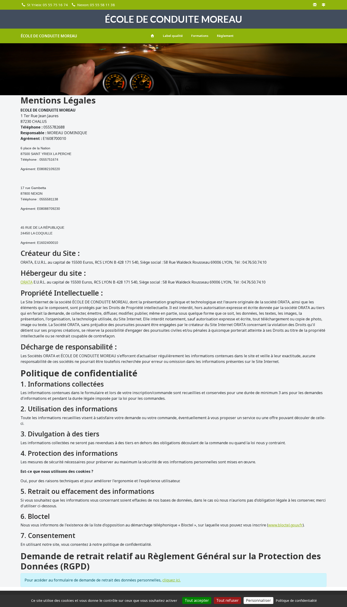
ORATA (27, 282)
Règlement (225, 36)
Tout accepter (197, 600)
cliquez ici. (171, 580)
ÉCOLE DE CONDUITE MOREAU (49, 36)
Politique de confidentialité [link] (296, 600)
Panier (318, 35)
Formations (199, 36)
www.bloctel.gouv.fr (285, 525)
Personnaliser (258, 600)
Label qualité (173, 36)
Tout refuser (227, 600)
